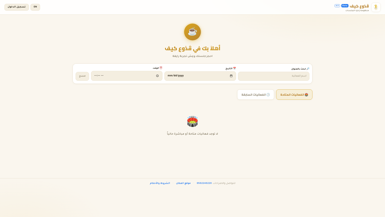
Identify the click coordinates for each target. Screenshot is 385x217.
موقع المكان (183, 183)
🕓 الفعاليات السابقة (255, 94)
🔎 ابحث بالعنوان (300, 69)
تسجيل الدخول (17, 7)
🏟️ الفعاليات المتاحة (294, 94)
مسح (82, 76)
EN (35, 7)
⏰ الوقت (157, 68)
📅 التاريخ (231, 69)
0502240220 (204, 183)
